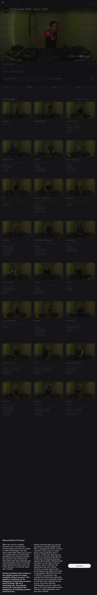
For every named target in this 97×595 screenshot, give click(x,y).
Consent (79, 566)
